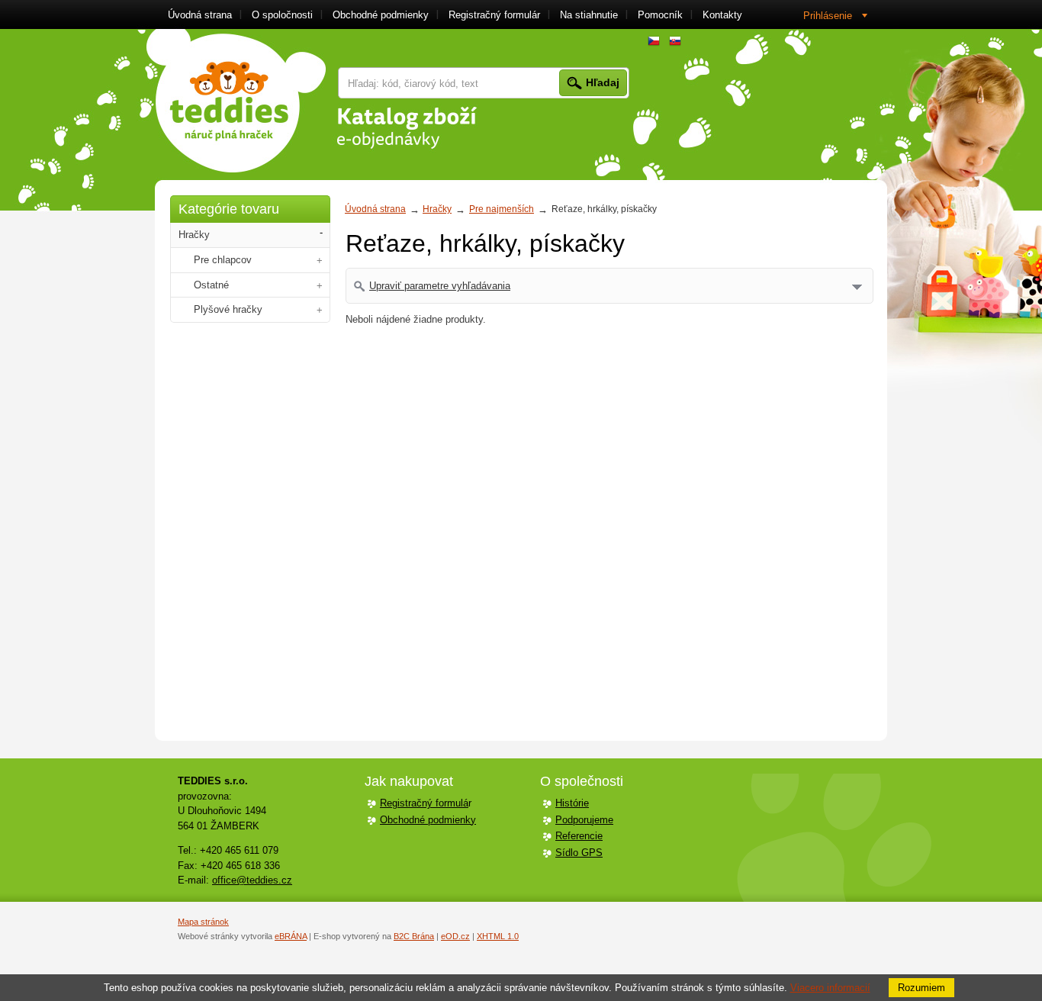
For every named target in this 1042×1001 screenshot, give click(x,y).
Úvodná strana (375, 209)
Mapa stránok (203, 921)
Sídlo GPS (579, 852)
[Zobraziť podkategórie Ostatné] (320, 286)
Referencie (579, 836)
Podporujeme (584, 820)
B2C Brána (414, 936)
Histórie (572, 803)
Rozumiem (921, 987)
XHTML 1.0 (498, 936)
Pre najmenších (501, 209)
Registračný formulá (424, 803)
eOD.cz (455, 936)
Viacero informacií (830, 987)
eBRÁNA (291, 936)
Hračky (437, 209)
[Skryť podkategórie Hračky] (321, 233)
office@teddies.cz (252, 880)
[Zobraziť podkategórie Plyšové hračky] (320, 310)
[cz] (654, 41)
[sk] (675, 41)
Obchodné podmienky (428, 820)
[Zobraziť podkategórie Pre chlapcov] (320, 261)
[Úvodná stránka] (236, 100)
